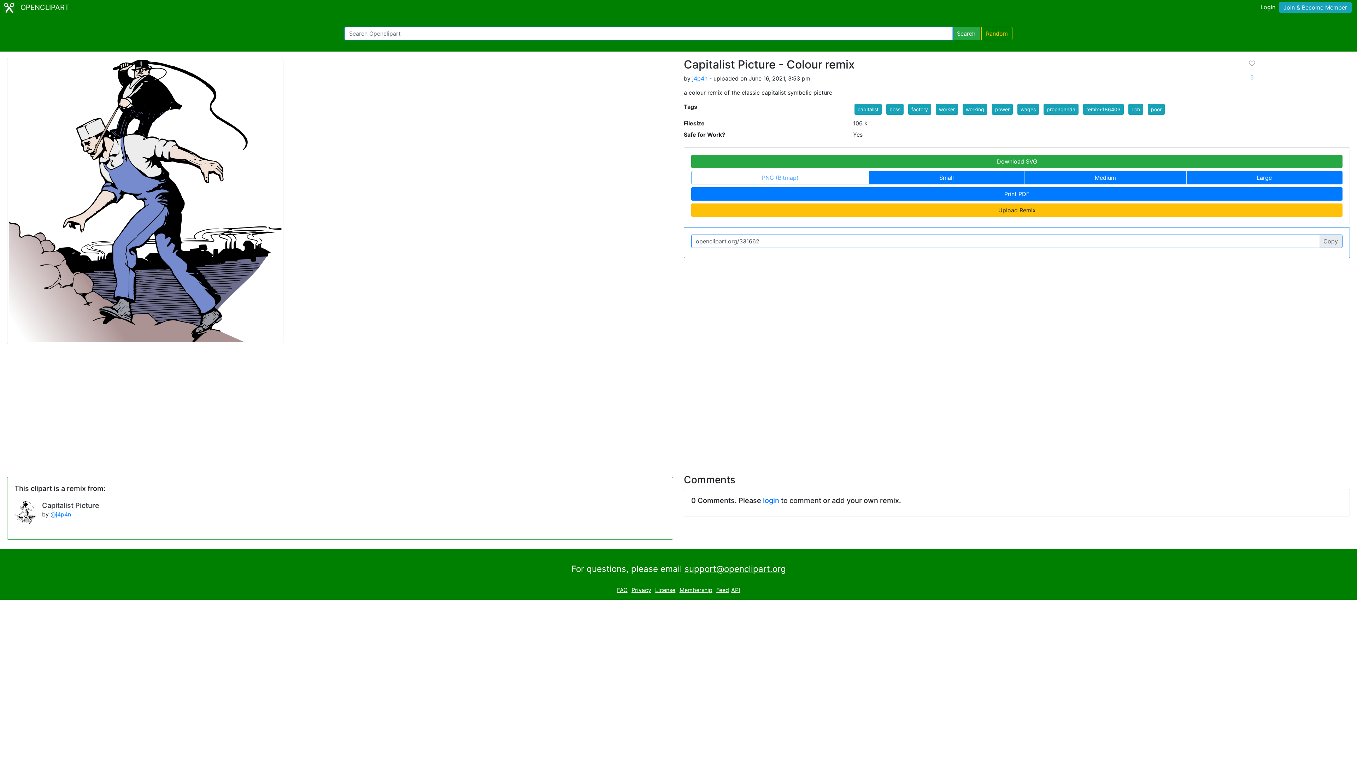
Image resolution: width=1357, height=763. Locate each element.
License (665, 589)
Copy (1330, 241)
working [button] (975, 109)
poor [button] (1156, 109)
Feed (722, 589)
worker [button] (947, 109)
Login (1268, 7)
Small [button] (946, 177)
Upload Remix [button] (1017, 210)
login (771, 500)
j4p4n (699, 78)
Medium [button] (1105, 177)
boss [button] (894, 109)
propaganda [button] (1061, 109)
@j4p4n (61, 514)
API (735, 589)
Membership (696, 589)
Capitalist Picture (70, 505)
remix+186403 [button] (1103, 109)
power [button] (1002, 109)
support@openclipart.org (735, 569)
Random (997, 33)
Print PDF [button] (1016, 193)
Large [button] (1264, 177)
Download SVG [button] (1017, 161)
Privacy (641, 589)
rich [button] (1136, 109)
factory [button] (919, 109)
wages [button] (1028, 109)
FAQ (622, 589)
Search (966, 33)
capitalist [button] (868, 109)
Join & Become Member (1315, 7)
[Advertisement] (678, 404)
